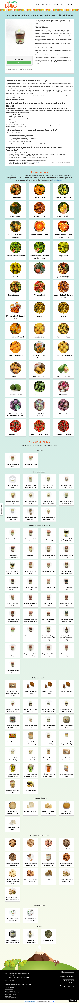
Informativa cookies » (10, 994)
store (21, 71)
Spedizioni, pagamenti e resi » (12, 997)
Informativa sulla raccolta (30, 1001)
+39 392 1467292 (69, 986)
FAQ (61, 4)
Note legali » (8, 996)
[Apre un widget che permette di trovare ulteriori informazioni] (73, 1000)
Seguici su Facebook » (68, 972)
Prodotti (56, 4)
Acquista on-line (39, 4)
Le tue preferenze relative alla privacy (43, 1001)
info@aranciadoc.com (68, 979)
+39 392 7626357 (69, 980)
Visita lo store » (19, 62)
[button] (72, 4)
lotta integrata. (57, 180)
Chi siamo (48, 4)
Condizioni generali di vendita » (13, 993)
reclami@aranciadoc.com (67, 985)
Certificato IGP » (9, 989)
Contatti (67, 4)
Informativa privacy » (10, 991)
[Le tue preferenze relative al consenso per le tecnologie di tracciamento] (1, 509)
